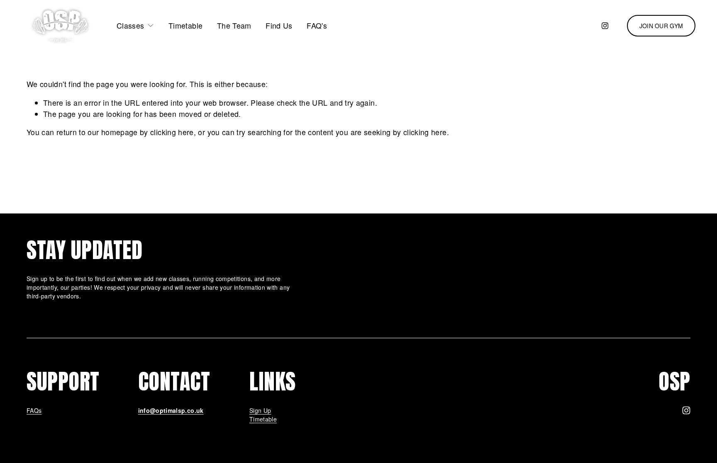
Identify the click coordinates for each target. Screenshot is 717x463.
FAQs (34, 410)
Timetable (185, 25)
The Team (234, 25)
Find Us (279, 25)
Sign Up (260, 410)
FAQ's (317, 25)
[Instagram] (605, 26)
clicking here (172, 132)
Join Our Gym (661, 26)
